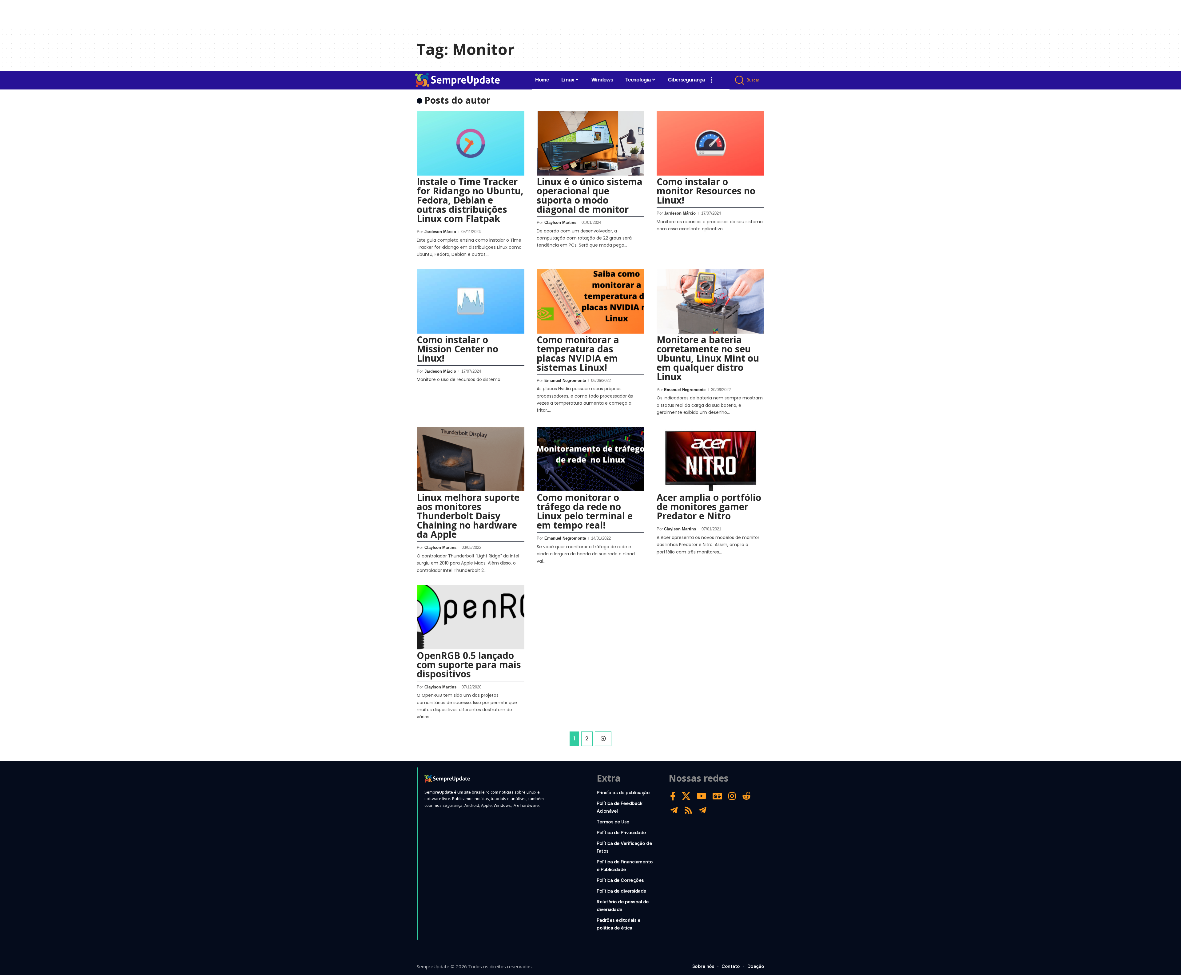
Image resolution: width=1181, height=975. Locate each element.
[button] (711, 80)
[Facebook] (673, 796)
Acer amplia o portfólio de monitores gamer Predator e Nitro (709, 506)
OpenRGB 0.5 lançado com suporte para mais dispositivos (469, 664)
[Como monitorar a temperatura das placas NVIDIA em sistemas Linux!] (590, 301)
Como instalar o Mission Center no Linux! (457, 348)
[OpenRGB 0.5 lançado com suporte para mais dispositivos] (470, 617)
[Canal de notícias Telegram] (702, 810)
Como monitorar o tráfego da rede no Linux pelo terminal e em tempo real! (585, 511)
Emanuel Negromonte (565, 380)
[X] (686, 796)
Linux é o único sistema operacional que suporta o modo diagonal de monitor (589, 195)
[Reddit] (746, 796)
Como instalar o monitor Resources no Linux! (706, 190)
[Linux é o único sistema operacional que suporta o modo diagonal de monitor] (590, 143)
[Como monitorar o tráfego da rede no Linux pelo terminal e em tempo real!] (590, 459)
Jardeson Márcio (440, 231)
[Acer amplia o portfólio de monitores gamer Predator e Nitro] (710, 459)
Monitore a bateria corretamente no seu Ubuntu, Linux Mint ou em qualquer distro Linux (708, 358)
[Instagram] (732, 796)
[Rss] (688, 810)
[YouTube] (701, 796)
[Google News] (717, 796)
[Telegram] (674, 810)
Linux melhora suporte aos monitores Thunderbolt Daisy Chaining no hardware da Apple (468, 516)
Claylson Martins (560, 222)
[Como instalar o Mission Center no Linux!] (470, 301)
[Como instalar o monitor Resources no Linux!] (710, 143)
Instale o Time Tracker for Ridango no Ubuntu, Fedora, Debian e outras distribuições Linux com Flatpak (470, 200)
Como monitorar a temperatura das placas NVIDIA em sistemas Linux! (578, 353)
